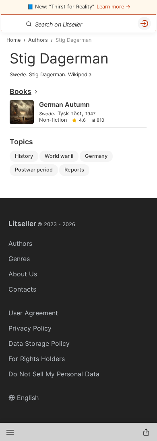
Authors (20, 243)
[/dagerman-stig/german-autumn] (78, 112)
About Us (22, 274)
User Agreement (33, 313)
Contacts (22, 289)
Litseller (41, 223)
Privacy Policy (30, 328)
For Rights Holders (36, 359)
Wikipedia (79, 74)
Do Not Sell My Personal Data (53, 374)
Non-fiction (53, 120)
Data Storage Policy (39, 343)
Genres (19, 259)
